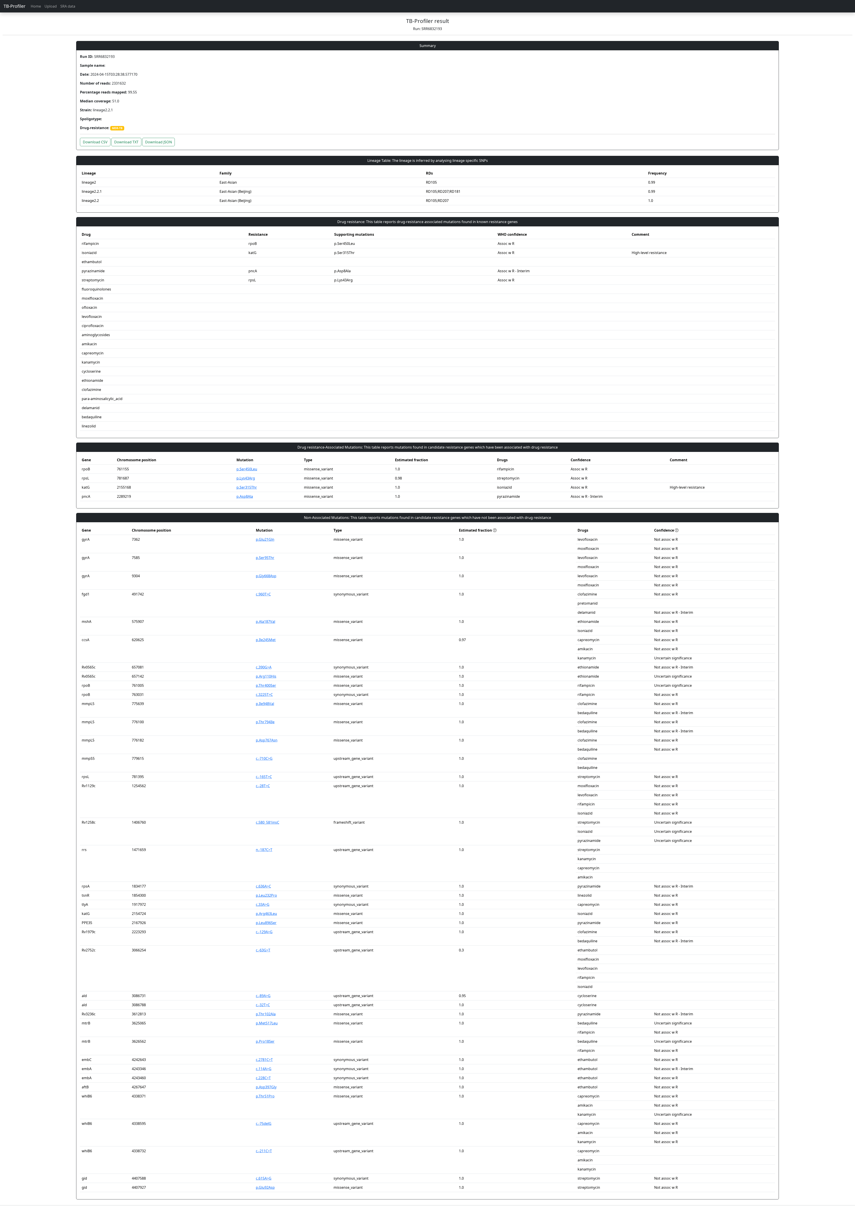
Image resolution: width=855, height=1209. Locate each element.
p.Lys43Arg (245, 478)
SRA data (67, 6)
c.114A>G (263, 1068)
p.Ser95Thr (265, 557)
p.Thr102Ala (266, 1014)
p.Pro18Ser (265, 1041)
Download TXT (126, 142)
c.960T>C (263, 594)
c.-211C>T (264, 1150)
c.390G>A (263, 667)
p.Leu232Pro (266, 895)
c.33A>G (262, 904)
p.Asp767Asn (266, 740)
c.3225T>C (264, 694)
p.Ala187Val (265, 621)
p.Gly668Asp (266, 575)
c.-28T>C (263, 785)
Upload (51, 6)
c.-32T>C (263, 1004)
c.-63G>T (263, 950)
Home (36, 6)
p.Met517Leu (267, 1023)
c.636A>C (263, 886)
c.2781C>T (264, 1059)
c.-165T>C (264, 776)
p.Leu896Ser (266, 922)
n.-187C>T (264, 849)
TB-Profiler (14, 6)
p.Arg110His (266, 676)
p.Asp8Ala (244, 496)
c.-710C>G (264, 758)
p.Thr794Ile (265, 721)
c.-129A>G (264, 931)
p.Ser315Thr (246, 487)
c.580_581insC (267, 822)
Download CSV (95, 142)
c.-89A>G (263, 995)
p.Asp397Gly (266, 1087)
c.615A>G (263, 1178)
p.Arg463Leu (266, 913)
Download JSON (158, 142)
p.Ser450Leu (246, 469)
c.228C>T (263, 1077)
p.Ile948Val (265, 703)
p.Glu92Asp (265, 1187)
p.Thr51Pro (265, 1096)
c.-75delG (263, 1123)
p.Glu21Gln (265, 539)
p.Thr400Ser (266, 685)
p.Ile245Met (266, 639)
